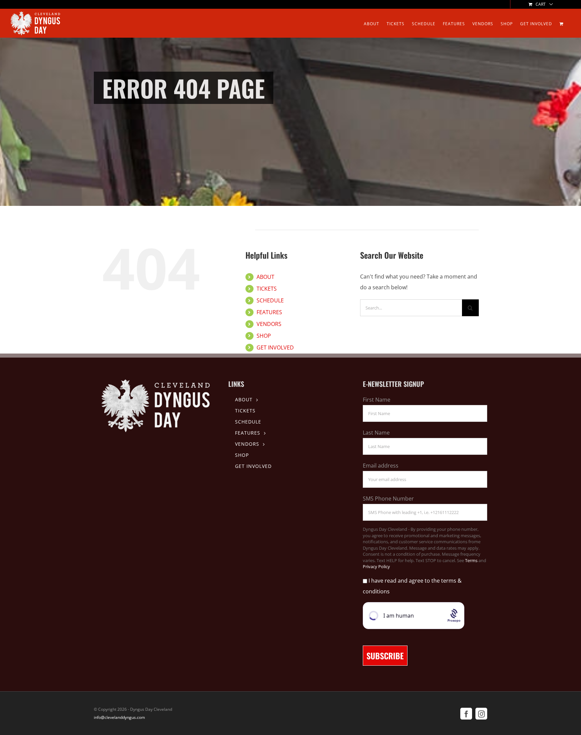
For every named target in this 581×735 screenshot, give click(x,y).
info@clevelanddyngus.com (119, 717)
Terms (471, 560)
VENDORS (269, 324)
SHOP (264, 335)
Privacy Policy (376, 566)
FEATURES (269, 312)
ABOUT (265, 277)
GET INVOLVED (275, 347)
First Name (376, 399)
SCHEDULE (270, 300)
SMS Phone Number (388, 498)
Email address (380, 465)
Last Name (376, 432)
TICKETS (267, 288)
